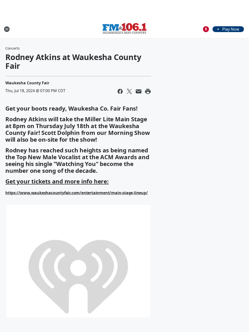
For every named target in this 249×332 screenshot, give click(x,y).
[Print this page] (147, 91)
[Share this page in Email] (138, 91)
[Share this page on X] (129, 91)
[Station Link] (124, 29)
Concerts (12, 48)
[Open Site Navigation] (7, 29)
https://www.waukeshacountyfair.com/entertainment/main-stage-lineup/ (76, 192)
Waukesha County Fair (27, 83)
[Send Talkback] (206, 29)
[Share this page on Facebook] (120, 91)
